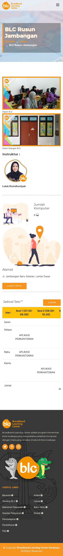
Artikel (37, 495)
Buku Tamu (40, 507)
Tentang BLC (9, 501)
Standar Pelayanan (12, 513)
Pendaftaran (8, 525)
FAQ (4, 531)
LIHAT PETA (14, 286)
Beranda (10, 41)
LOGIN (52, 302)
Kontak (37, 513)
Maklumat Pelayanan (13, 507)
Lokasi (23, 41)
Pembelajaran (9, 519)
